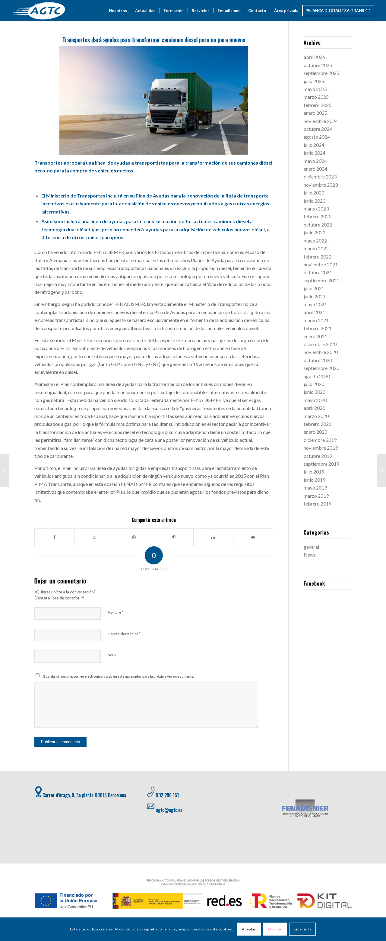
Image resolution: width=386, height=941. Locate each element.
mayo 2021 (315, 304)
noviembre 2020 (321, 352)
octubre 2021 (318, 272)
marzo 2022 (316, 248)
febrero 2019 (317, 503)
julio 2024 (314, 145)
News (310, 554)
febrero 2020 (317, 424)
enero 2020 (315, 432)
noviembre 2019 (321, 448)
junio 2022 (314, 232)
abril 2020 (314, 408)
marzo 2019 (316, 496)
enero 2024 (315, 169)
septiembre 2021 (321, 280)
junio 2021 (314, 296)
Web (112, 655)
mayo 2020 (315, 400)
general (311, 547)
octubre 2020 (318, 360)
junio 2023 (314, 201)
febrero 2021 (317, 328)
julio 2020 (314, 384)
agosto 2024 (317, 137)
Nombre (115, 612)
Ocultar (275, 929)
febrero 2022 (317, 256)
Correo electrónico (124, 633)
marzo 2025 (316, 97)
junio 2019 (314, 480)
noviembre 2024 (321, 121)
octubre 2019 (318, 456)
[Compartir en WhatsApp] (134, 537)
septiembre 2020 (321, 368)
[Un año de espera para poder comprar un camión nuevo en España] (4, 470)
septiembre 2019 (321, 464)
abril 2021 (314, 312)
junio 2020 (314, 392)
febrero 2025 (317, 105)
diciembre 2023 (320, 176)
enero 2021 (315, 336)
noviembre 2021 (321, 264)
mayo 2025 (315, 89)
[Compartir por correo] (253, 537)
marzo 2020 (316, 416)
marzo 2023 (316, 208)
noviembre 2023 (321, 185)
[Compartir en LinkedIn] (213, 537)
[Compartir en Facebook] (54, 537)
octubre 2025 (318, 65)
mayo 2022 (315, 240)
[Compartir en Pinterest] (174, 537)
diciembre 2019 (320, 440)
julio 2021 (314, 288)
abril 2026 (314, 57)
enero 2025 (315, 113)
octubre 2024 (318, 129)
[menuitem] (118, 10)
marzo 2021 (316, 320)
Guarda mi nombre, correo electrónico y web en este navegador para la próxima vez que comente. (118, 676)
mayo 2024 (315, 161)
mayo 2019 (315, 487)
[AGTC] (39, 10)
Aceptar (249, 929)
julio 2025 (314, 81)
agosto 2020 (317, 376)
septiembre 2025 (321, 73)
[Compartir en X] (94, 537)
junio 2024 (314, 153)
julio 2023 (314, 192)
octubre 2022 (318, 224)
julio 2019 (314, 471)
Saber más (302, 929)
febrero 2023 (317, 216)
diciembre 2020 (320, 344)
